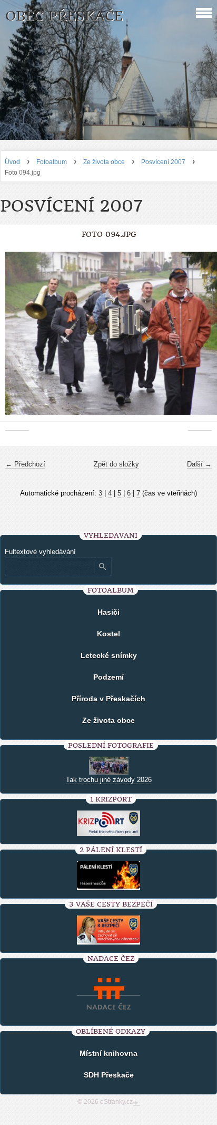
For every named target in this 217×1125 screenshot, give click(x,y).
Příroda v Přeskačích (108, 698)
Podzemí (108, 677)
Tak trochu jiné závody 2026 (109, 780)
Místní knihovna (108, 1053)
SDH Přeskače (109, 1075)
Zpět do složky (116, 464)
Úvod (12, 162)
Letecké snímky (109, 655)
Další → (199, 464)
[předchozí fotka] (17, 338)
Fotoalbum (51, 162)
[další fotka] (200, 338)
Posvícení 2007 (163, 162)
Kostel (108, 634)
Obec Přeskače (64, 16)
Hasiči (108, 612)
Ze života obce (104, 162)
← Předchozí (25, 464)
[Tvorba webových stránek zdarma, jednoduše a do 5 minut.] (136, 1102)
